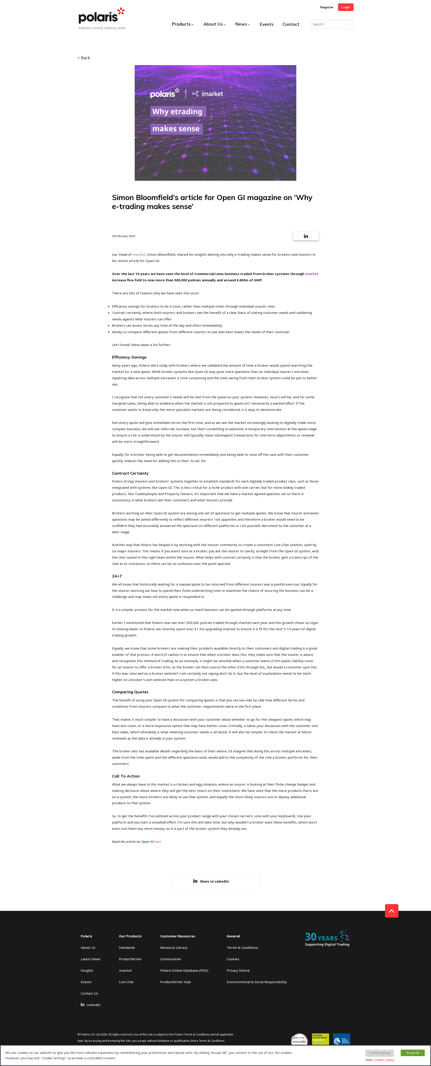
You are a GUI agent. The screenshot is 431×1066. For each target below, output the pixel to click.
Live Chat (126, 982)
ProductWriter (130, 959)
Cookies (233, 959)
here (157, 841)
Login (345, 7)
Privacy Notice (238, 970)
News (241, 24)
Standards (127, 947)
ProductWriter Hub (175, 982)
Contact (291, 24)
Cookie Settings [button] (379, 1053)
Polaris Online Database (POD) (184, 970)
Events (267, 24)
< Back (83, 57)
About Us (213, 24)
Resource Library (173, 947)
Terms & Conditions (242, 947)
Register (327, 7)
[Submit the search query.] (349, 24)
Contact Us (89, 993)
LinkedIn (93, 1004)
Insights (87, 970)
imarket (138, 254)
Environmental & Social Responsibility (257, 982)
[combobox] (332, 24)
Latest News (91, 959)
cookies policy (384, 1059)
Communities (170, 959)
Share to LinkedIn (214, 881)
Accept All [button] (412, 1053)
